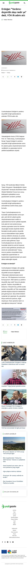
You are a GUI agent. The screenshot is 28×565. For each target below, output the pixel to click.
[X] (14, 76)
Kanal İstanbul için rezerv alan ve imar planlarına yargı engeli (13, 466)
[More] (21, 76)
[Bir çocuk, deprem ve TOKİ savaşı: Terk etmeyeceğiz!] (14, 443)
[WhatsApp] (7, 76)
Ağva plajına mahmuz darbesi (12, 471)
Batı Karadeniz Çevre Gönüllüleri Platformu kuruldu (13, 482)
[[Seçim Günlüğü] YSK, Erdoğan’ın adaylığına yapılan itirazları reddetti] (14, 396)
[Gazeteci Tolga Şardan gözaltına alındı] (14, 377)
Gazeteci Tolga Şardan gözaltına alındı (13, 386)
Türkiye (8, 72)
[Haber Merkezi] (2, 19)
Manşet (3, 72)
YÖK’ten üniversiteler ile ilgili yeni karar (13, 428)
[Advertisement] (14, 36)
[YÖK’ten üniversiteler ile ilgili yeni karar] (14, 418)
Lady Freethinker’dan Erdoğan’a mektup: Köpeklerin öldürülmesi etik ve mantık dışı (14, 364)
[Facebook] (11, 76)
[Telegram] (18, 76)
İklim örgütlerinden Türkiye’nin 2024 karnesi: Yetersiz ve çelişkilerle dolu (14, 459)
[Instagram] (5, 542)
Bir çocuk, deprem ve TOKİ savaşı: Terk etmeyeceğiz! (13, 452)
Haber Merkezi (8, 19)
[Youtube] (13, 542)
